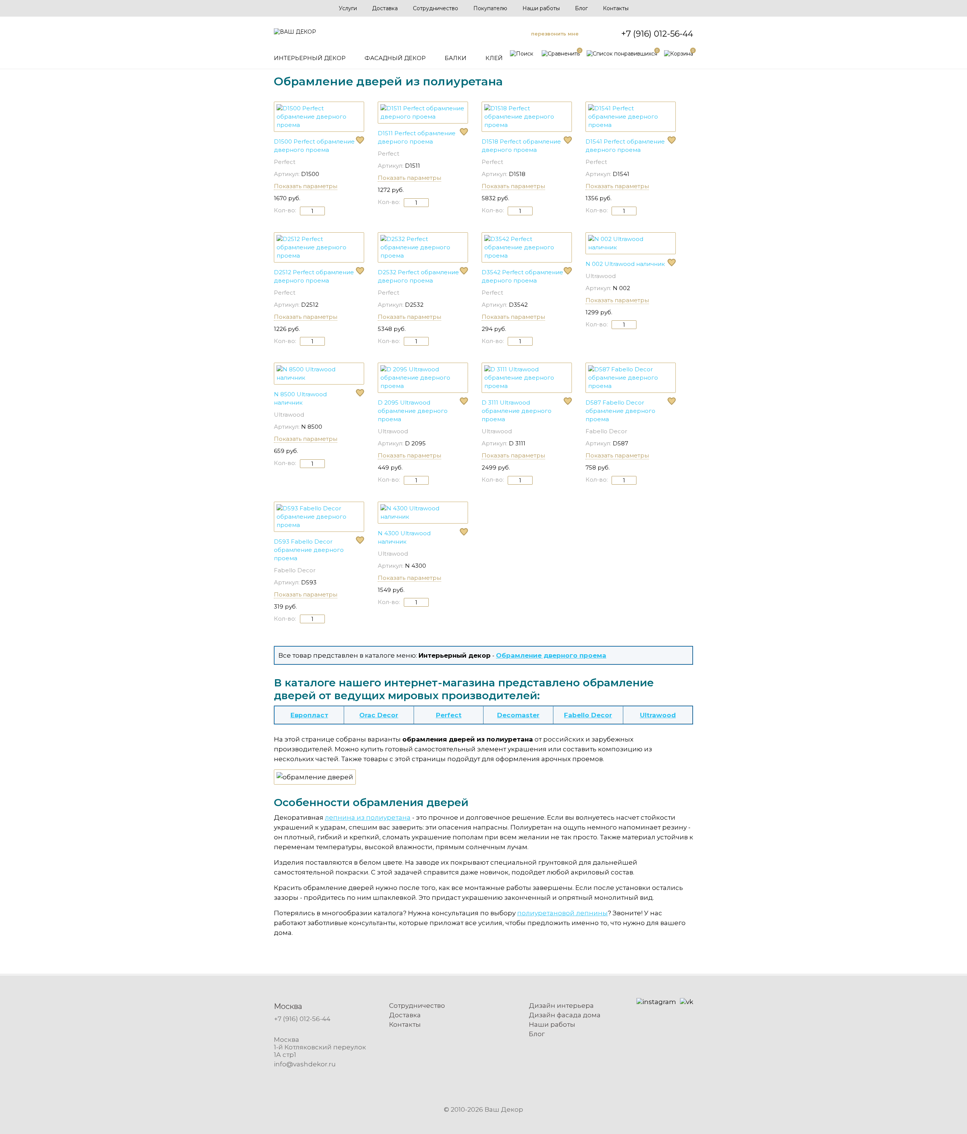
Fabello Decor (606, 431)
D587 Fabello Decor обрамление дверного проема (620, 411)
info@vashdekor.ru (305, 1064)
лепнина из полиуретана (368, 817)
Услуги (348, 8)
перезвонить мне (555, 34)
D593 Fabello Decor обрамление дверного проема (309, 550)
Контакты (616, 8)
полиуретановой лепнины (562, 913)
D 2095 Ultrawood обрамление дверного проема (413, 411)
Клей (494, 58)
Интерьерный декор (310, 58)
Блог (581, 8)
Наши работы (541, 8)
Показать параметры (305, 186)
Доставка (385, 8)
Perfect (284, 161)
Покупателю (490, 8)
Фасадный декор (395, 58)
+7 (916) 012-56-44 (657, 34)
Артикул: (287, 174)
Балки (456, 58)
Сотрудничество (435, 8)
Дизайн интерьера (561, 1005)
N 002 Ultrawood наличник (625, 263)
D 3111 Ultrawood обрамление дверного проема (516, 411)
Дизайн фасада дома (565, 1015)
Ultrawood (600, 276)
